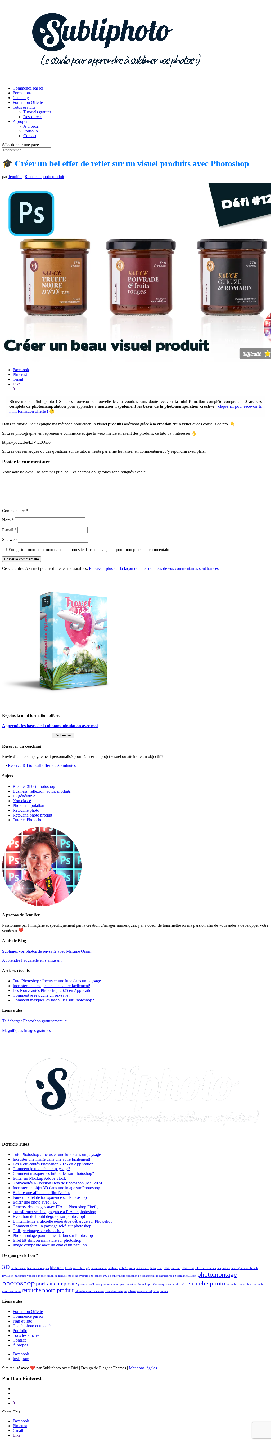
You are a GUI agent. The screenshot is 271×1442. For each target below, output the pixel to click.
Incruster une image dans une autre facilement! (51, 985)
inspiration (223, 1268)
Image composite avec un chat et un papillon (50, 1245)
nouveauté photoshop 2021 (92, 1275)
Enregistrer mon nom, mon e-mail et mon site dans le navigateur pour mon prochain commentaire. (89, 549)
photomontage (217, 1274)
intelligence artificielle (244, 1268)
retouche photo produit (48, 1290)
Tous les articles (26, 1335)
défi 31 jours (127, 1268)
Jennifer (15, 176)
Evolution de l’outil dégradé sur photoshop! (49, 1216)
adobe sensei (18, 1268)
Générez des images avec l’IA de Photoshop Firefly (55, 1207)
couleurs (113, 1268)
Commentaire (15, 510)
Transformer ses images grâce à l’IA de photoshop (54, 1211)
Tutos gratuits (24, 107)
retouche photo (205, 1283)
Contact (29, 136)
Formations (22, 93)
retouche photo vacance (89, 1291)
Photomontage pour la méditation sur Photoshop (53, 1235)
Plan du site (22, 1321)
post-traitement (110, 1284)
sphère (132, 1291)
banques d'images (38, 1268)
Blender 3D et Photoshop (34, 786)
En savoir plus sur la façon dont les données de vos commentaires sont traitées (154, 568)
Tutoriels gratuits (37, 112)
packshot (131, 1275)
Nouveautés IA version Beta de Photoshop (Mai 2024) (58, 1183)
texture (164, 1291)
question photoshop (138, 1284)
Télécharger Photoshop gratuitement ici (34, 1021)
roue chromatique (116, 1291)
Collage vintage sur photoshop (38, 1230)
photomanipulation (184, 1275)
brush (68, 1268)
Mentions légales (143, 1368)
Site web (9, 539)
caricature (79, 1268)
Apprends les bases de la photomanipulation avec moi (50, 726)
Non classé (22, 800)
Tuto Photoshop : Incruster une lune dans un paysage (57, 981)
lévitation (7, 1275)
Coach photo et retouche (33, 1326)
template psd (144, 1291)
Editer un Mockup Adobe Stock (39, 1178)
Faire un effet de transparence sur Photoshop (50, 1197)
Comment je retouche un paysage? (41, 995)
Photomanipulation (28, 805)
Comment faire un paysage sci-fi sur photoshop (52, 1226)
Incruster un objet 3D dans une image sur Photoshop (56, 1188)
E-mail (9, 529)
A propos (20, 121)
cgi (88, 1268)
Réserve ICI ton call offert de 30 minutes (42, 765)
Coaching (21, 97)
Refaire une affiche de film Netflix (41, 1192)
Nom (8, 520)
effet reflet (188, 1268)
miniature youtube (26, 1275)
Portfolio (30, 131)
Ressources (32, 116)
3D (6, 1267)
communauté (99, 1268)
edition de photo (146, 1268)
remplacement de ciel (171, 1284)
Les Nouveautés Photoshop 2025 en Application (53, 990)
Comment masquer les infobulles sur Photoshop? (53, 1000)
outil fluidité (117, 1275)
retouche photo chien (239, 1284)
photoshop (18, 1283)
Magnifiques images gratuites (26, 1030)
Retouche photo (26, 810)
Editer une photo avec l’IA (35, 1202)
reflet (154, 1284)
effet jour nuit (172, 1268)
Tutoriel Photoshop (28, 820)
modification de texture (52, 1275)
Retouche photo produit (44, 176)
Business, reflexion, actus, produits (42, 791)
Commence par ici (28, 88)
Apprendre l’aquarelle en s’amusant (31, 960)
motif (71, 1275)
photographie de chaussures (155, 1275)
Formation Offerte (28, 102)
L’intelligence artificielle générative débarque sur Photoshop (62, 1221)
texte (156, 1291)
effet (159, 1268)
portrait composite (56, 1283)
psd (122, 1284)
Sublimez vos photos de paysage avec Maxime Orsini (47, 951)
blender (57, 1267)
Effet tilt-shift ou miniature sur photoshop (47, 1240)
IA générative (24, 796)
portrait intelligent (89, 1284)
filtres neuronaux (205, 1268)
